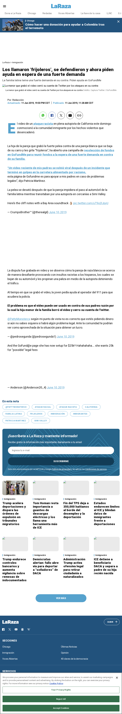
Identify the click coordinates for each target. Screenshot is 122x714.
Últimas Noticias (69, 646)
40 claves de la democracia (74, 659)
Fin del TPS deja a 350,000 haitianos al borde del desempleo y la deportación (76, 510)
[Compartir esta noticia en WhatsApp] (43, 115)
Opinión (65, 652)
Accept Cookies (61, 708)
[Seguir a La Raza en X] (10, 629)
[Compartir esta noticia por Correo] (70, 115)
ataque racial (43, 407)
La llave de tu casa (90, 13)
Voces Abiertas (66, 13)
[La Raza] (61, 6)
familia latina (13, 414)
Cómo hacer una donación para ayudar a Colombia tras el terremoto (65, 26)
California (91, 407)
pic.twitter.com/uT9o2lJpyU (90, 203)
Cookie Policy (56, 683)
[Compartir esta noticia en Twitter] (61, 115)
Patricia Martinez (15, 421)
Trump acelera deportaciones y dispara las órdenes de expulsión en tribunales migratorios (14, 513)
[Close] (116, 677)
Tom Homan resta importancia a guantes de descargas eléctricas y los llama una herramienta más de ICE (45, 515)
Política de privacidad (61, 469)
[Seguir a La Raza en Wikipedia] (29, 629)
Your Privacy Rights (61, 690)
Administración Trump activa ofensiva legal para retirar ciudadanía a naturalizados (74, 568)
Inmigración (17, 62)
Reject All (61, 699)
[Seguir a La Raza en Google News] (22, 629)
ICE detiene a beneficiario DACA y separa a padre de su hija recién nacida (106, 566)
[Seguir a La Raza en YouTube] (16, 629)
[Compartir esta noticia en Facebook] (52, 115)
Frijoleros (36, 414)
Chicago (32, 13)
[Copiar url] (79, 115)
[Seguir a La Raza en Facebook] (3, 629)
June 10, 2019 (58, 212)
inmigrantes (80, 414)
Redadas (47, 13)
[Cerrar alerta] (118, 21)
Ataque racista (68, 407)
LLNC (109, 13)
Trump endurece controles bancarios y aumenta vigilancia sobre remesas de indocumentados (14, 569)
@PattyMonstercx (18, 319)
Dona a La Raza (13, 13)
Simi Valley (40, 421)
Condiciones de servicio (96, 469)
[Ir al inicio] (15, 622)
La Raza (6, 62)
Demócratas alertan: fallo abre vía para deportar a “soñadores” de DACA (46, 566)
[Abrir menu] (4, 6)
